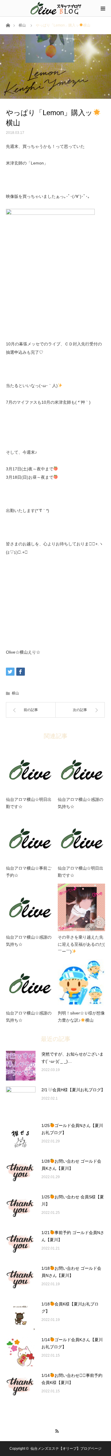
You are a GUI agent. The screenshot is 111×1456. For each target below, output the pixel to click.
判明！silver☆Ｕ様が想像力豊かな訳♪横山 (81, 1017)
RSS (55, 1430)
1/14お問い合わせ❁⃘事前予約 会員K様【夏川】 (71, 1379)
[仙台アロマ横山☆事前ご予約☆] (29, 838)
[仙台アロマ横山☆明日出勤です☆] (29, 769)
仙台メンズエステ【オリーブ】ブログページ (66, 1448)
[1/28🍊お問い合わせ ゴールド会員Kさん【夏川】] (21, 1173)
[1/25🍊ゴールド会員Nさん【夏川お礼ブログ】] (21, 1137)
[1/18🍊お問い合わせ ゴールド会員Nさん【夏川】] (21, 1280)
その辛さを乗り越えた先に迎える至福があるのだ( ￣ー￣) (81, 944)
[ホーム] (8, 25)
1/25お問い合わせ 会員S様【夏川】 (72, 1200)
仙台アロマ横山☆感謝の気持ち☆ (80, 803)
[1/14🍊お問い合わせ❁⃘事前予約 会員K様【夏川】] (21, 1387)
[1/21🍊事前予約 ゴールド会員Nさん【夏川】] (21, 1244)
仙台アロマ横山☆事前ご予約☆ (29, 872)
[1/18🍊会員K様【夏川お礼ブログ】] (21, 1315)
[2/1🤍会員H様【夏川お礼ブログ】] (21, 1101)
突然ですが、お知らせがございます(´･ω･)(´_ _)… (72, 1058)
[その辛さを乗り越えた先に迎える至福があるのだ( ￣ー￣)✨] (81, 907)
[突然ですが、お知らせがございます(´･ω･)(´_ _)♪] (21, 1066)
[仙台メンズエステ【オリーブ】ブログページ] (55, 8)
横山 (22, 25)
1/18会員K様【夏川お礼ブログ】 (70, 1307)
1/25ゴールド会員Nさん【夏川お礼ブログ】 (72, 1129)
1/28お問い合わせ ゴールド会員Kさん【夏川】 (71, 1165)
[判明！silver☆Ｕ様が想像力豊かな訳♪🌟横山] (81, 983)
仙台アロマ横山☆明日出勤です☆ (29, 803)
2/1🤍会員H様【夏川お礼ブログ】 (73, 1089)
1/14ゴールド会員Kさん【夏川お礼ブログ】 (72, 1343)
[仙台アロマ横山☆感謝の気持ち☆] (81, 769)
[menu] (102, 8)
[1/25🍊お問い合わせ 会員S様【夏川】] (21, 1208)
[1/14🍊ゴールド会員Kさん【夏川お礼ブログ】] (21, 1351)
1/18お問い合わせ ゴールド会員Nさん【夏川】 (71, 1272)
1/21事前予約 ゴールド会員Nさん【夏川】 (72, 1236)
